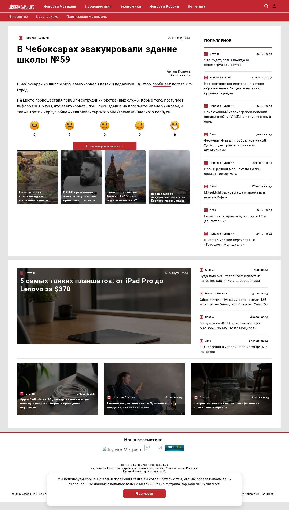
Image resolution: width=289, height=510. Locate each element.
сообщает (162, 84)
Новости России (221, 77)
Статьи (214, 53)
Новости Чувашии (37, 37)
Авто (213, 134)
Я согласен (144, 493)
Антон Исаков (178, 71)
